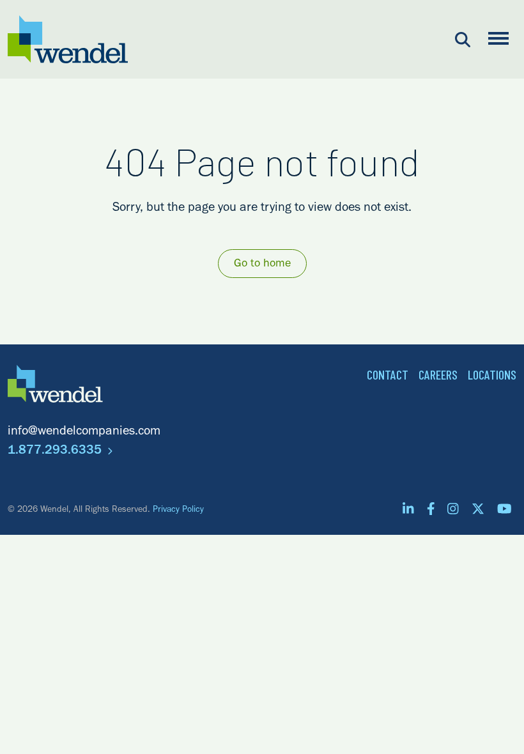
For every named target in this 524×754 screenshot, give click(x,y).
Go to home (262, 264)
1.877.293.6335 (56, 451)
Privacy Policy (178, 510)
